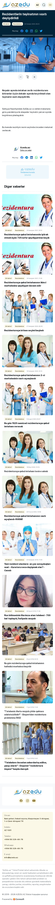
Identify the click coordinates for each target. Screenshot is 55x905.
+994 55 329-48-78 (13, 839)
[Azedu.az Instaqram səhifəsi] (27, 800)
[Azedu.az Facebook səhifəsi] (21, 800)
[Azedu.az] (16, 5)
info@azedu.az (11, 857)
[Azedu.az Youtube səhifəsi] (34, 800)
